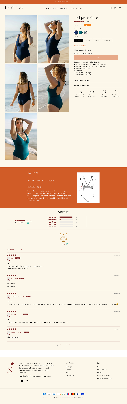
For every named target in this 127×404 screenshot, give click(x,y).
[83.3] (63, 237)
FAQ (98, 367)
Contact (99, 372)
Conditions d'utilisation (104, 378)
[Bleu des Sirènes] (76, 32)
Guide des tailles (80, 46)
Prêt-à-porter (70, 375)
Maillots (68, 369)
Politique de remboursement (62, 397)
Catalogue (69, 367)
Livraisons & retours (103, 375)
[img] (11, 255)
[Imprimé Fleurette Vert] (85, 32)
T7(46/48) (108, 40)
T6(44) (98, 40)
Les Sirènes (49, 398)
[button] (111, 8)
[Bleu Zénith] (81, 32)
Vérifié (63, 244)
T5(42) (89, 40)
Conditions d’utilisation (78, 397)
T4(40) (79, 40)
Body (67, 372)
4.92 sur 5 (28, 221)
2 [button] (60, 345)
